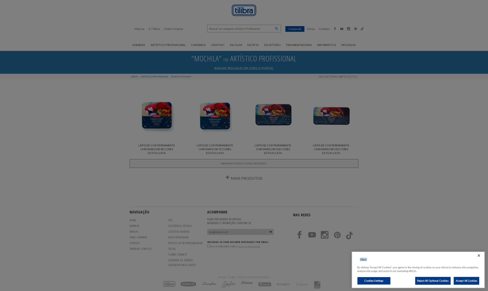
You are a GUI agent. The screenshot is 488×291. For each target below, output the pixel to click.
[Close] (479, 255)
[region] (418, 269)
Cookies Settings (373, 280)
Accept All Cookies (466, 280)
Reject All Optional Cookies (433, 280)
